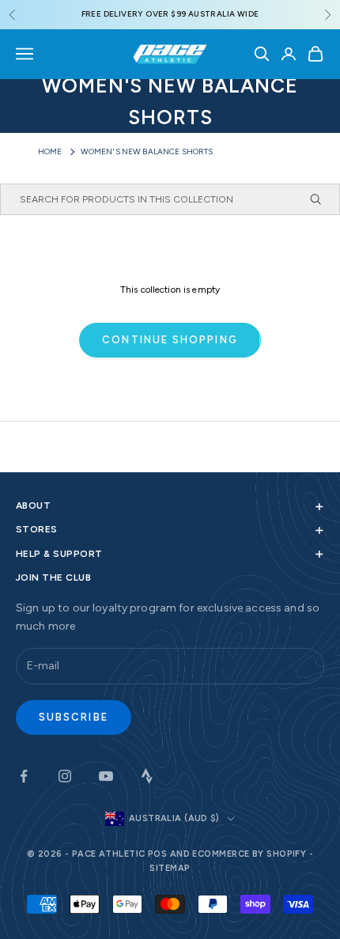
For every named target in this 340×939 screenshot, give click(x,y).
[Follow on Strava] (147, 776)
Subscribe (73, 717)
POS (157, 854)
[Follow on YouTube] (106, 776)
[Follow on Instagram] (65, 776)
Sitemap (169, 868)
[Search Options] (322, 199)
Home (50, 151)
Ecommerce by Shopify (249, 854)
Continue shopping (169, 340)
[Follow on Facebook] (24, 776)
